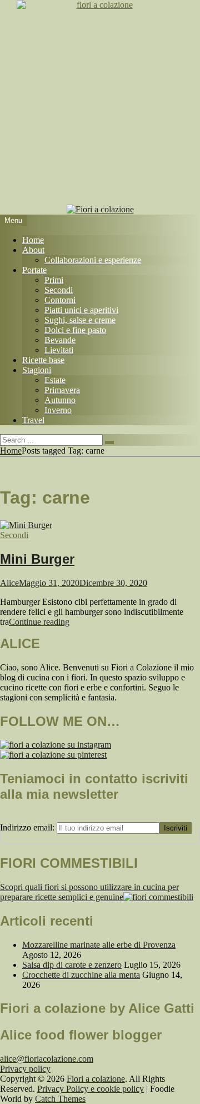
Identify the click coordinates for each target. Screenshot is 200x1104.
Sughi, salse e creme (80, 320)
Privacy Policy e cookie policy (90, 1088)
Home (33, 240)
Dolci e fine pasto (75, 330)
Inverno (58, 410)
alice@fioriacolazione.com (46, 1058)
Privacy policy (25, 1068)
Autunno (60, 400)
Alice (9, 583)
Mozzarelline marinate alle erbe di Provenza (99, 944)
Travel (33, 420)
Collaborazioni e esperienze (92, 260)
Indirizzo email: (28, 827)
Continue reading (39, 621)
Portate (34, 270)
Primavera (62, 390)
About (33, 250)
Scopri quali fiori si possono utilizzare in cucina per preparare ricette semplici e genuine (89, 892)
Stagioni (36, 370)
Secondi (58, 290)
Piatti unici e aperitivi (81, 310)
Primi (53, 280)
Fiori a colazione (96, 1078)
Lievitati (58, 350)
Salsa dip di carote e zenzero (72, 964)
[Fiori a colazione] (100, 209)
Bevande (60, 340)
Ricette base (43, 360)
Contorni (60, 300)
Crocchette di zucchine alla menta (81, 974)
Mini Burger (37, 558)
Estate (55, 380)
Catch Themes (60, 1098)
